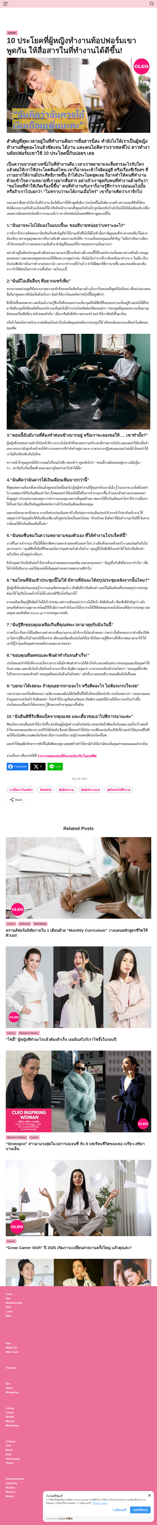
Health (10, 1416)
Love (9, 1294)
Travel (10, 1462)
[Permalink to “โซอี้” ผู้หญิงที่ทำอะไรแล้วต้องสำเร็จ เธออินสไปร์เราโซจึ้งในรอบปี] (78, 987)
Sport (9, 1387)
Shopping (12, 1392)
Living (10, 1408)
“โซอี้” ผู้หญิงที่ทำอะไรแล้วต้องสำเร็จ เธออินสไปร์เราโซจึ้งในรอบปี (61, 1039)
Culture (10, 1441)
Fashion (11, 1367)
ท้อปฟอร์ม (46, 789)
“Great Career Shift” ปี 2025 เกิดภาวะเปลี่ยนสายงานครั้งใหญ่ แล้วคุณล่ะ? (69, 1248)
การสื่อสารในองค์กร (21, 789)
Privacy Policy (100, 1503)
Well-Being (40, 924)
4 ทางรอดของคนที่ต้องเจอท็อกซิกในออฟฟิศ (67, 755)
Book (9, 1449)
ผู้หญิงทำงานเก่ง (90, 789)
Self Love (25, 924)
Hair (8, 1343)
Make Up (11, 1347)
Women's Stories (29, 1033)
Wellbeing (13, 1425)
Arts (8, 1445)
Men (8, 1315)
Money (10, 1421)
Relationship (14, 1302)
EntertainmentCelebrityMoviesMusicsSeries (15, 1487)
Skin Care (12, 1351)
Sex (8, 1298)
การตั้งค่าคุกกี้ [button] (119, 1509)
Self (8, 1307)
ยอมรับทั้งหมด (140, 1509)
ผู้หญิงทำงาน (66, 789)
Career (12, 33)
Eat (8, 1383)
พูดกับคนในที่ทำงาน (119, 789)
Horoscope (13, 1458)
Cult (9, 1454)
